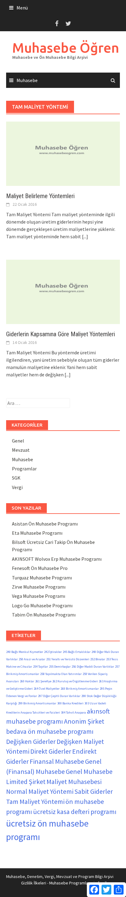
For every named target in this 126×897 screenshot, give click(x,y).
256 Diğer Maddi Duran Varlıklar (93, 667)
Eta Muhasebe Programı (37, 533)
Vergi (17, 487)
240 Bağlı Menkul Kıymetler (24, 652)
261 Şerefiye (43, 681)
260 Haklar (27, 681)
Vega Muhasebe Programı (38, 596)
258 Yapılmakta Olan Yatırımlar (61, 674)
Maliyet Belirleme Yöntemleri (40, 196)
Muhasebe (27, 80)
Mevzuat (21, 450)
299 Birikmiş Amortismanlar (37, 703)
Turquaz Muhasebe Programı (42, 578)
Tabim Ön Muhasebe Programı (44, 615)
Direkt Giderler (50, 751)
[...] (85, 236)
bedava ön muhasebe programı (50, 731)
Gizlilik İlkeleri (33, 883)
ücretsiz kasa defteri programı (75, 811)
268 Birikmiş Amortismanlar (80, 689)
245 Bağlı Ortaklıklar (77, 652)
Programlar (24, 468)
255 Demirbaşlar (60, 667)
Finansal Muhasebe (57, 761)
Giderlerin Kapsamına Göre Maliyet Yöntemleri (60, 334)
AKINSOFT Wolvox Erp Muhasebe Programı (57, 559)
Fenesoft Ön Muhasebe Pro (40, 568)
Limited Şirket (26, 781)
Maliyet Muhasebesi (74, 781)
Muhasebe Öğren (65, 47)
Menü (22, 8)
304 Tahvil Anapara (73, 712)
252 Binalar (97, 659)
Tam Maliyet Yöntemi (35, 801)
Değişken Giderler (31, 741)
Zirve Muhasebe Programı (38, 587)
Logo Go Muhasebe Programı (42, 605)
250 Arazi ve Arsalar (32, 659)
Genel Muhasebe (89, 771)
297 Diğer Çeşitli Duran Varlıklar (59, 696)
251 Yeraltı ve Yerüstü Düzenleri (67, 659)
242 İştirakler (53, 652)
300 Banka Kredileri (70, 703)
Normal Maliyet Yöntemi (39, 791)
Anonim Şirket (84, 721)
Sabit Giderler (93, 791)
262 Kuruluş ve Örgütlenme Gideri (75, 681)
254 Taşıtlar (40, 667)
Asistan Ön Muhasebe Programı (45, 524)
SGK (16, 478)
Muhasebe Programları (70, 883)
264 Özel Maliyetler (47, 689)
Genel (18, 441)
